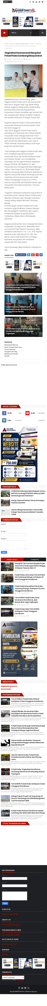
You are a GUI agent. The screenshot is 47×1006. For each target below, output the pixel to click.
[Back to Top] (28, 988)
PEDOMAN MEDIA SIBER (10, 935)
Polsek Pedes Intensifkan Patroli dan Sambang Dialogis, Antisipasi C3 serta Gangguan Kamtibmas (20, 309)
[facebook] (30, 2)
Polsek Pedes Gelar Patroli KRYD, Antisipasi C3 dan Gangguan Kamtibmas (27, 611)
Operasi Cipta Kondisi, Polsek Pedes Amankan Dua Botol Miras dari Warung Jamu (26, 757)
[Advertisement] (18, 843)
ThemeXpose (32, 992)
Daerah (12, 44)
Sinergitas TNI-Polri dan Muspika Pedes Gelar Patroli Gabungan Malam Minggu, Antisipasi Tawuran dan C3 (30, 565)
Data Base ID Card (9, 944)
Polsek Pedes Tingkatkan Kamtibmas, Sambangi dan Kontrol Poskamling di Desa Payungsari (27, 771)
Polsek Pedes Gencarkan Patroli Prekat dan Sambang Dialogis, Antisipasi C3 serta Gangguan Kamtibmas (22, 287)
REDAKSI (5, 954)
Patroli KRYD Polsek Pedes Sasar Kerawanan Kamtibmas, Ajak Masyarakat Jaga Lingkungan (23, 331)
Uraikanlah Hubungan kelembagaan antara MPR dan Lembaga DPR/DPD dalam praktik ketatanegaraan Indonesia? (28, 493)
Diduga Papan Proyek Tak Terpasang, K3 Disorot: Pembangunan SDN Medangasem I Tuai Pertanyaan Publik (28, 798)
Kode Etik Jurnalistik (9, 914)
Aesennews (6, 689)
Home (6, 44)
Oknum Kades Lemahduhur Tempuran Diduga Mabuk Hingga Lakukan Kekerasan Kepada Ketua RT (27, 742)
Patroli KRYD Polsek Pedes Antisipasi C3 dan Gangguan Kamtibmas (28, 785)
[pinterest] (39, 2)
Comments (35, 560)
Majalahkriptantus (9, 686)
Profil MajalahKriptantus (11, 924)
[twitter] (33, 2)
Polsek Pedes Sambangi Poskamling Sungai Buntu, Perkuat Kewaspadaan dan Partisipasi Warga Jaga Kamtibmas (28, 728)
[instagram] (42, 2)
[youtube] (36, 2)
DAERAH (8, 281)
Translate (20, 980)
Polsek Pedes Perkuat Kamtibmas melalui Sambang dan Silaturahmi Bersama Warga (28, 812)
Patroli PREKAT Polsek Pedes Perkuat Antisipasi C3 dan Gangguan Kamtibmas (27, 700)
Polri (32, 44)
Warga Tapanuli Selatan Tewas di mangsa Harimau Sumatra (27, 501)
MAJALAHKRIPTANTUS (22, 44)
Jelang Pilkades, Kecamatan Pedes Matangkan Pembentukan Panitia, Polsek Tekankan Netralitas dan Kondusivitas (27, 713)
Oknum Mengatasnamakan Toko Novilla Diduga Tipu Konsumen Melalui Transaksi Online (27, 512)
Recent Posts (12, 560)
